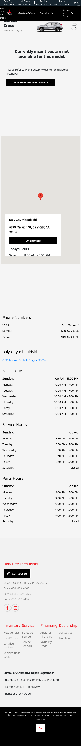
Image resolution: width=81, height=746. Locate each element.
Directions (65, 638)
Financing (48, 625)
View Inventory (11, 30)
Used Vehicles (12, 638)
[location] (75, 3)
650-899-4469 (70, 324)
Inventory (12, 625)
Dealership (68, 625)
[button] (40, 196)
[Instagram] (15, 608)
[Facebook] (7, 608)
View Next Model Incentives (30, 82)
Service (28, 625)
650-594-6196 (70, 330)
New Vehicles (12, 632)
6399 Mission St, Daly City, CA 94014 (24, 360)
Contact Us (19, 573)
